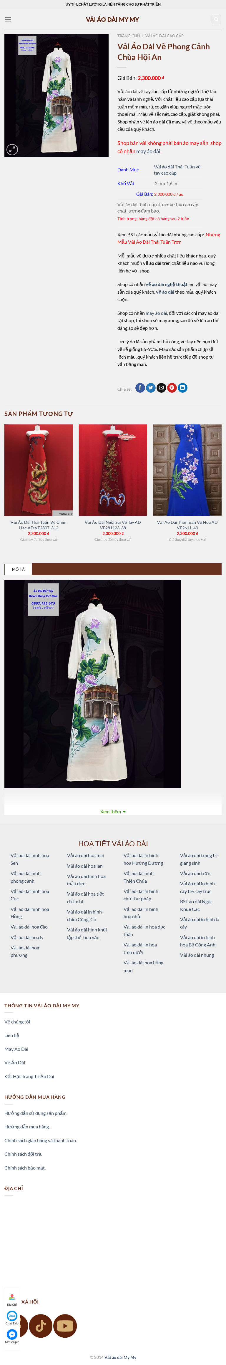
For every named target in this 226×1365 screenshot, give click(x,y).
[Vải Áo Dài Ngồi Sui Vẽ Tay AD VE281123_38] (113, 470)
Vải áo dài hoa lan (85, 866)
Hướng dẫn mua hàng (26, 1126)
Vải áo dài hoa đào (29, 926)
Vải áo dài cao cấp (164, 36)
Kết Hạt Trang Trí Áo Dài (29, 1076)
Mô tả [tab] (18, 569)
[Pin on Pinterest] (172, 388)
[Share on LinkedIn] (182, 388)
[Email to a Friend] (161, 388)
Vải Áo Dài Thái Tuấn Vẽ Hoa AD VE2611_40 (187, 525)
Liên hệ (11, 1035)
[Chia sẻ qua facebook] (140, 388)
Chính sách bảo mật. (25, 1167)
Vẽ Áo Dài (14, 1062)
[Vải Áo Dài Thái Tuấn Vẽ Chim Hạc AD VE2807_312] (38, 470)
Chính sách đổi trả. (23, 1154)
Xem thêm (110, 811)
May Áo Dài (16, 1049)
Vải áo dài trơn (195, 873)
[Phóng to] (12, 149)
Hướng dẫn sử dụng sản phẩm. (35, 1113)
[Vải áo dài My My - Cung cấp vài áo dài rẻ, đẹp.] (113, 19)
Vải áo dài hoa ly (27, 937)
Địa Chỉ (12, 1304)
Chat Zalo (12, 1323)
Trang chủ (128, 36)
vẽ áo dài (165, 292)
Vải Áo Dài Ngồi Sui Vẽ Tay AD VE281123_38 (113, 525)
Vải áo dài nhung (197, 955)
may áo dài (148, 151)
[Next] (221, 488)
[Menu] (7, 19)
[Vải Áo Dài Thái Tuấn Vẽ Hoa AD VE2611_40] (187, 470)
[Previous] (4, 488)
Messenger (12, 1342)
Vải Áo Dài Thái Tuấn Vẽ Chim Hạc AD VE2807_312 (39, 525)
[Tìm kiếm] (216, 19)
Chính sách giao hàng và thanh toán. (40, 1140)
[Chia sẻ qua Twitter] (151, 388)
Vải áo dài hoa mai (85, 855)
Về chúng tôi (17, 1021)
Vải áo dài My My (120, 1357)
